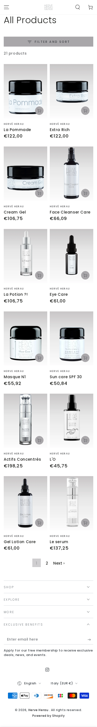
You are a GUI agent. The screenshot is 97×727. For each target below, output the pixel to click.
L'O (53, 459)
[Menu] (6, 7)
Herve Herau (38, 710)
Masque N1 (15, 376)
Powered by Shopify (48, 716)
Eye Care (59, 294)
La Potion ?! (16, 294)
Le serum (59, 541)
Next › (59, 563)
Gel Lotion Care (20, 541)
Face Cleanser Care (70, 212)
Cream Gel (15, 212)
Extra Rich (60, 129)
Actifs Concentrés (22, 459)
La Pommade (17, 129)
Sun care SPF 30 (66, 376)
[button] (77, 7)
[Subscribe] (90, 639)
